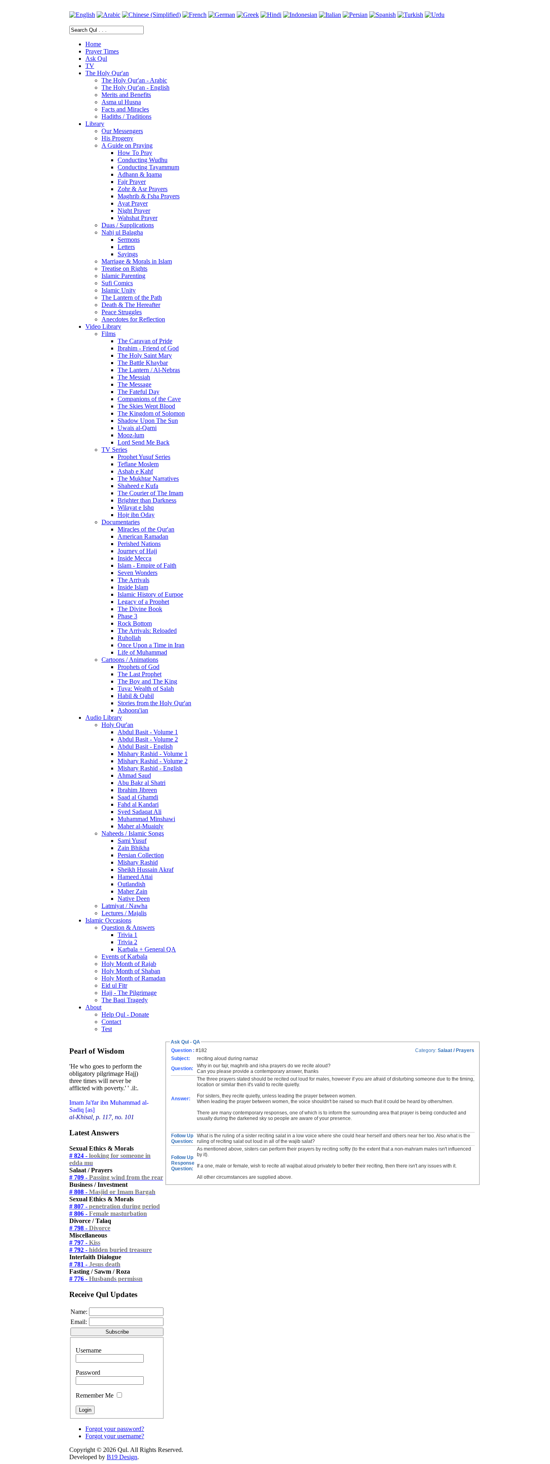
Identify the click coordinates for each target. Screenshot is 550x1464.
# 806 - (108, 1213)
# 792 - (110, 1249)
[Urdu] (435, 15)
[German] (221, 15)
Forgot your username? (114, 1436)
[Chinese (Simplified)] (151, 15)
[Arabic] (108, 15)
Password (88, 1372)
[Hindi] (271, 15)
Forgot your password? (114, 1428)
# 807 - (114, 1206)
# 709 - (116, 1177)
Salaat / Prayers (456, 1050)
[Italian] (330, 15)
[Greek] (248, 15)
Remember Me (95, 1395)
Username (88, 1350)
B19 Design (122, 1457)
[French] (194, 15)
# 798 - (89, 1228)
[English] (82, 15)
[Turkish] (410, 15)
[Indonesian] (300, 15)
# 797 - (84, 1242)
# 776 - (106, 1278)
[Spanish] (382, 15)
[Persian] (355, 15)
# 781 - (94, 1264)
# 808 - (112, 1191)
